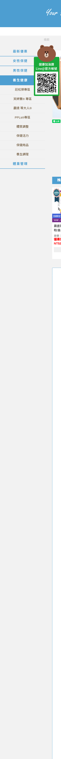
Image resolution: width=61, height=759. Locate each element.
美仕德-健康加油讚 (19, 18)
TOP (46, 103)
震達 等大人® (22, 108)
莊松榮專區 (22, 89)
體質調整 (22, 126)
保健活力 (22, 136)
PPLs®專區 (22, 117)
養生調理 (22, 154)
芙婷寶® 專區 (22, 99)
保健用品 (22, 145)
